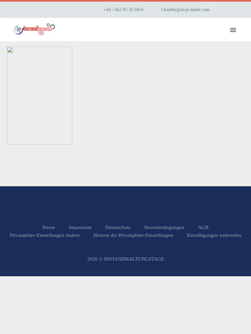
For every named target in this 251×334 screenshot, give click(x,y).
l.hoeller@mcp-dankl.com (185, 9)
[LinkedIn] (236, 9)
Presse (48, 227)
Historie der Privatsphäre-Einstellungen (133, 235)
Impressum (80, 227)
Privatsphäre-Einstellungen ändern (45, 235)
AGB (203, 227)
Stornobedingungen (164, 227)
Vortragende (202, 39)
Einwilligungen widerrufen (214, 235)
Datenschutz (117, 227)
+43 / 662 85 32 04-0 (123, 9)
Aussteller (151, 39)
